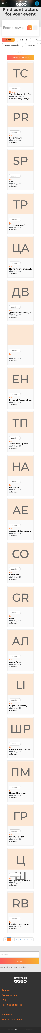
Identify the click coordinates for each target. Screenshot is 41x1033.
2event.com (10, 1029)
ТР (20, 204)
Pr (20, 117)
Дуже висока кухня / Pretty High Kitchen (20, 313)
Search (29, 27)
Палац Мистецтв (17, 793)
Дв (20, 292)
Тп (20, 423)
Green (12, 618)
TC (20, 73)
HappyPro (14, 487)
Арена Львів (15, 662)
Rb (20, 903)
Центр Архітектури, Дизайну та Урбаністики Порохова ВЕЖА (20, 269)
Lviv (10, 136)
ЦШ (20, 861)
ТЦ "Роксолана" (17, 225)
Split (11, 181)
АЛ (20, 641)
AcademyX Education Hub (20, 531)
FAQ (4, 1000)
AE (20, 510)
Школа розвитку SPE (19, 749)
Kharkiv (12, 92)
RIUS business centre (19, 924)
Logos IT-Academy (18, 706)
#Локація (13, 99)
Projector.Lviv (15, 138)
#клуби (27, 99)
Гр (20, 816)
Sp (20, 161)
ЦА (21, 248)
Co (20, 554)
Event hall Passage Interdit (20, 400)
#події (20, 99)
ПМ (20, 772)
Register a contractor (21, 57)
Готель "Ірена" (16, 837)
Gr (20, 598)
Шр (20, 729)
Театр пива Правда (18, 444)
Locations (14, 88)
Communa (14, 575)
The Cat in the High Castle (20, 94)
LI (20, 685)
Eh (20, 379)
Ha (20, 466)
